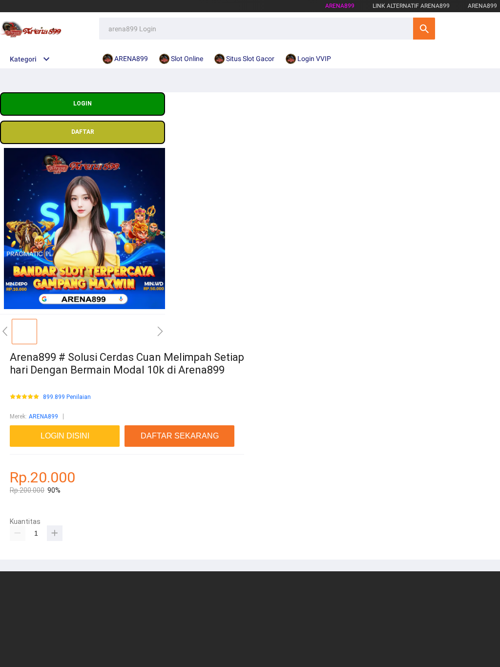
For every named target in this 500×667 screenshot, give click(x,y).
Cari (424, 29)
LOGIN (82, 103)
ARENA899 (43, 416)
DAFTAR (82, 131)
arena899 (339, 5)
